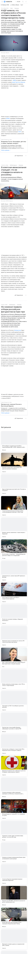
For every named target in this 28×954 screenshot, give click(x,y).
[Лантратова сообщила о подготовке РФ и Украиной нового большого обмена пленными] (14, 744)
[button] (14, 43)
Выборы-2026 (5, 4)
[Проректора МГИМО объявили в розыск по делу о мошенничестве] (14, 896)
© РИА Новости (13, 165)
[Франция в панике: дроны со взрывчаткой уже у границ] (14, 939)
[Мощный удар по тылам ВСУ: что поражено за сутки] (14, 809)
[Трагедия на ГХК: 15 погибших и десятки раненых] (14, 701)
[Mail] (4, 1)
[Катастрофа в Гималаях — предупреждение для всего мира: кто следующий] (14, 549)
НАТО (19, 131)
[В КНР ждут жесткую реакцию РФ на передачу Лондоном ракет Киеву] (14, 918)
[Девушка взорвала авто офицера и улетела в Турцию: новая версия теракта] (14, 766)
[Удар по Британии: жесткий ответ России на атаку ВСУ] (14, 484)
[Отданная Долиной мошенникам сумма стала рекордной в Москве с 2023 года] (14, 506)
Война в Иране (15, 4)
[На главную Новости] (8, 1)
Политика (17, 8)
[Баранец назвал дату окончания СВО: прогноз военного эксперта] (14, 463)
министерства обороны (18, 82)
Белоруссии (17, 330)
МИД (14, 80)
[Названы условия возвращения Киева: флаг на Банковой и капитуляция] (14, 853)
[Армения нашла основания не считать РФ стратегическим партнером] (14, 636)
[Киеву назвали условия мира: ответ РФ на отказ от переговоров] (14, 679)
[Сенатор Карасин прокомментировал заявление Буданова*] (14, 874)
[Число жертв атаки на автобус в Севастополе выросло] (14, 593)
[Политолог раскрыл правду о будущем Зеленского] (14, 614)
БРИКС (8, 118)
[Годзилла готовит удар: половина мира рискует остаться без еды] (14, 831)
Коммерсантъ (12, 304)
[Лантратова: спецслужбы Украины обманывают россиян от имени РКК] (14, 723)
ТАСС (11, 8)
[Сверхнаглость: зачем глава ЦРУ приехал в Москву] (14, 571)
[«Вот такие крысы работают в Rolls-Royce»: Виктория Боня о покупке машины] (14, 658)
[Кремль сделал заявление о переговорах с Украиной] (14, 528)
